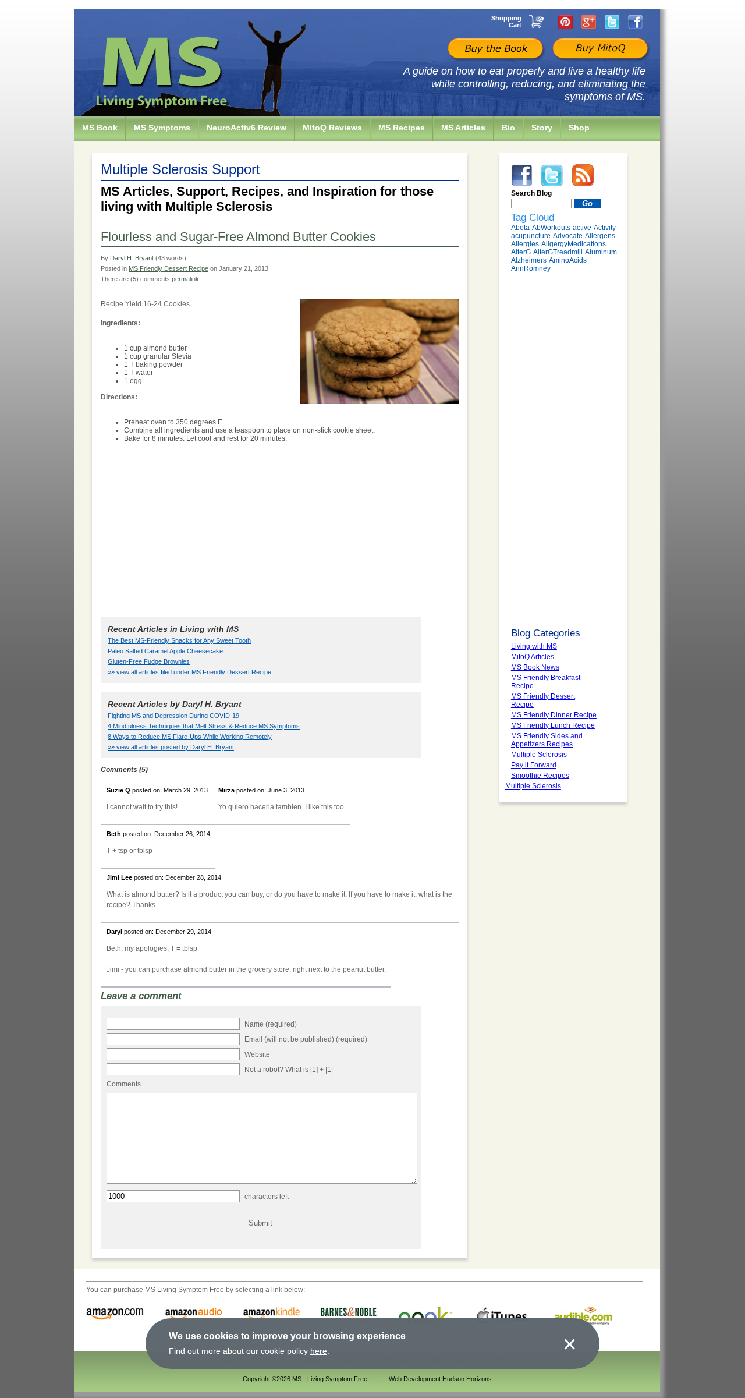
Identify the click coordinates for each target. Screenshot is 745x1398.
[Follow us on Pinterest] (565, 21)
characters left (266, 1196)
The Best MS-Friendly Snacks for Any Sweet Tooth (179, 640)
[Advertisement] (280, 531)
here (318, 1350)
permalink (185, 278)
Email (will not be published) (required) (305, 1039)
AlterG (521, 252)
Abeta (520, 228)
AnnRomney (531, 268)
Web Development (415, 1378)
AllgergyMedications (573, 244)
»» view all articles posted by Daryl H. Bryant (171, 747)
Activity (605, 228)
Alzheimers (529, 260)
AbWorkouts (551, 228)
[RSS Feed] (583, 175)
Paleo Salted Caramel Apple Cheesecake (165, 650)
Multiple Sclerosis (533, 786)
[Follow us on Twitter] (612, 21)
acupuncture (531, 236)
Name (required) (270, 1024)
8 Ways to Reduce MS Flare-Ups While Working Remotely (190, 736)
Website (257, 1054)
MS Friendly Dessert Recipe (168, 268)
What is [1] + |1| (309, 1070)
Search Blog (531, 193)
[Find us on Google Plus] (588, 21)
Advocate (568, 236)
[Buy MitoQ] (599, 49)
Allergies (525, 244)
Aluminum (601, 252)
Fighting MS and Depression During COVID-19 (173, 715)
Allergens (600, 236)
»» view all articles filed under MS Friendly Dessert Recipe (189, 671)
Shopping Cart (506, 22)
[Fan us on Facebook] (635, 21)
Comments (124, 1084)
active (582, 228)
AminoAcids (568, 260)
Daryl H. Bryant (132, 257)
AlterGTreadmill (558, 252)
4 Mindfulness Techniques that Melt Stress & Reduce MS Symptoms (204, 726)
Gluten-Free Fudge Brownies (149, 661)
